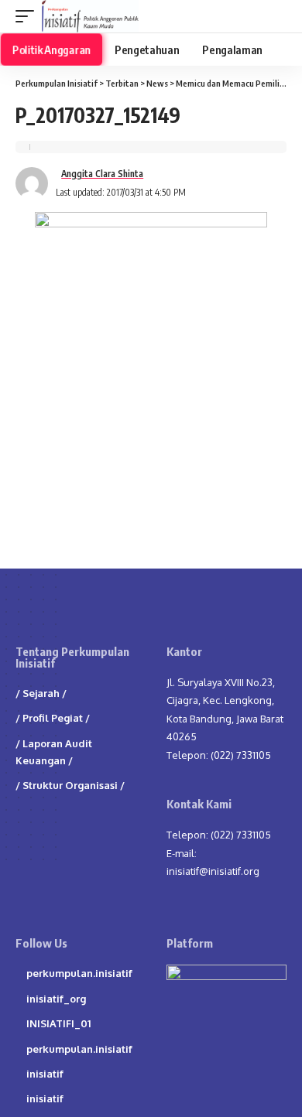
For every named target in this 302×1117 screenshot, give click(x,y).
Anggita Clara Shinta (102, 173)
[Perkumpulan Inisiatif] (90, 16)
